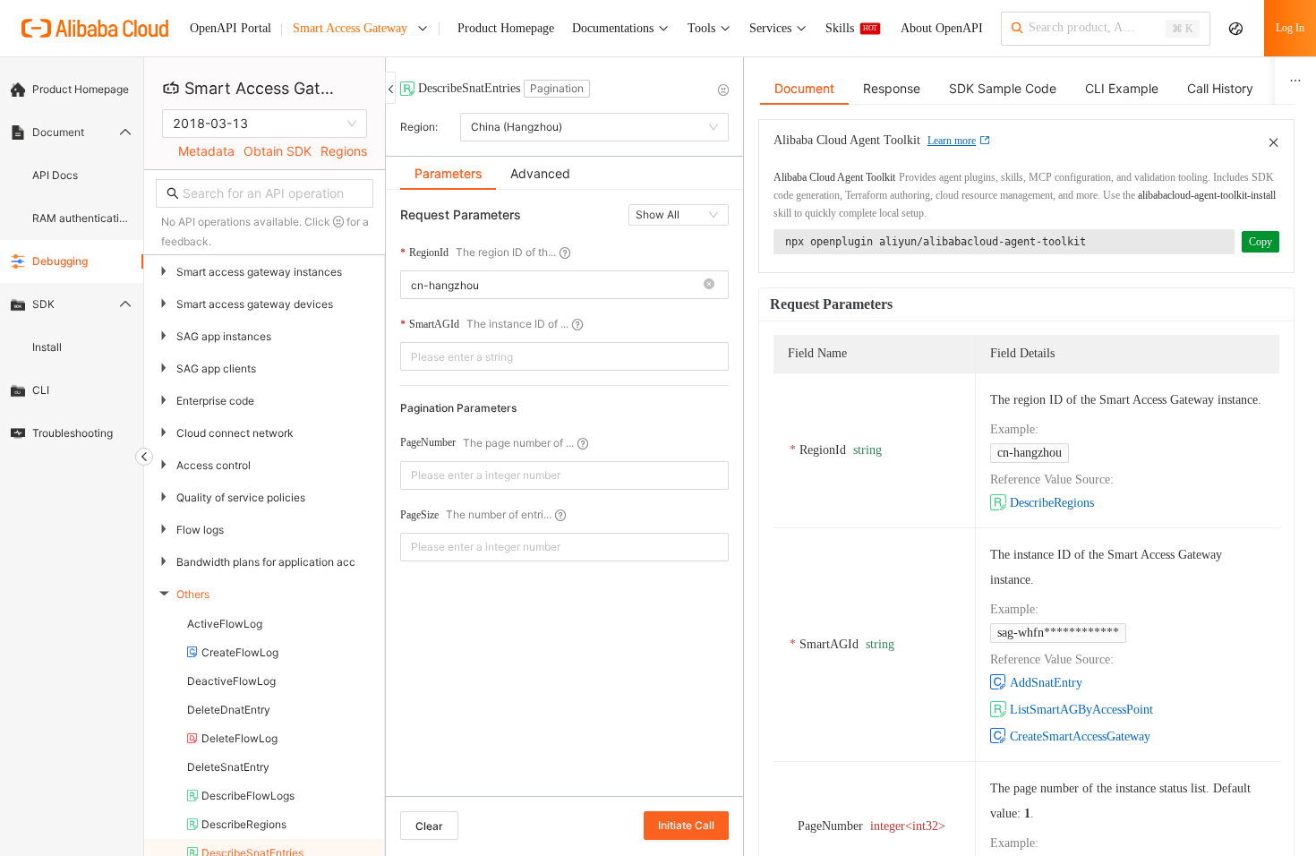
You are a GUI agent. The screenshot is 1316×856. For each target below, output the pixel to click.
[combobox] (553, 285)
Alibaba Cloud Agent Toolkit (834, 177)
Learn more (951, 140)
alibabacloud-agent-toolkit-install (1207, 195)
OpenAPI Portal (230, 28)
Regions (343, 150)
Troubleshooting (72, 433)
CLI (40, 390)
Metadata (206, 150)
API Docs (55, 175)
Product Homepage (80, 89)
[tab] (448, 174)
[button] (709, 285)
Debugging (60, 261)
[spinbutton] (564, 475)
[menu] (71, 261)
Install (47, 347)
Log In (1290, 27)
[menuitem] (71, 89)
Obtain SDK (278, 150)
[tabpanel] (564, 502)
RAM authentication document (82, 218)
